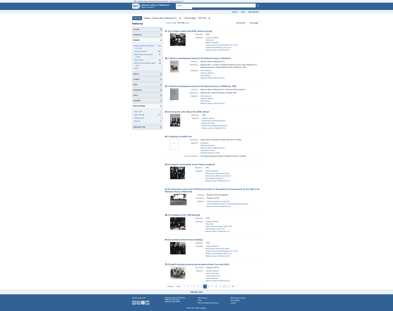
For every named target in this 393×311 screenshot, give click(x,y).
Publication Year (139, 127)
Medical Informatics (207, 145)
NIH (193, 308)
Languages (137, 90)
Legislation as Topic (207, 150)
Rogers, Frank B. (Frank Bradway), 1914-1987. (222, 45)
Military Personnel (212, 43)
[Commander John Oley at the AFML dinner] (188, 112)
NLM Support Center (237, 298)
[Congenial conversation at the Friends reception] (191, 164)
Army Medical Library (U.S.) (215, 178)
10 (253, 23)
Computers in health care (180, 136)
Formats (136, 29)
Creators (136, 79)
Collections (137, 35)
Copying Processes (213, 276)
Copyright (137, 101)
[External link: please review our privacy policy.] (134, 302)
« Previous (169, 23)
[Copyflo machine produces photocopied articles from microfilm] (198, 264)
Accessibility (235, 300)
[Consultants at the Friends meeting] (185, 239)
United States (205, 75)
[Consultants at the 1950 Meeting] (184, 215)
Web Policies (202, 298)
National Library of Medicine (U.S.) (218, 50)
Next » (188, 23)
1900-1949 (138, 112)
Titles (135, 85)
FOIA (199, 300)
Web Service (253, 12)
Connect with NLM (138, 298)
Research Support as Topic (210, 153)
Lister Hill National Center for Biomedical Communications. (227, 204)
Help (243, 12)
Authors (136, 74)
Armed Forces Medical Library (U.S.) (218, 47)
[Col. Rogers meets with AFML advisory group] (190, 31)
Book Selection (205, 71)
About (235, 12)
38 (233, 286)
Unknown (137, 121)
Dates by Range (139, 106)
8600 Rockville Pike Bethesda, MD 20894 (172, 301)
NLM (188, 308)
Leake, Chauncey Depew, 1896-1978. (219, 226)
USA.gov (203, 308)
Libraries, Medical (212, 38)
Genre (135, 95)
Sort (240, 23)
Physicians (210, 40)
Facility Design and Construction (218, 201)
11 (220, 286)
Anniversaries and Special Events (214, 121)
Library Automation (212, 273)
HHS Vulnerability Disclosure (208, 303)
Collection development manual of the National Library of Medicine (199, 58)
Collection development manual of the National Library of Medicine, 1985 (202, 86)
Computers (204, 143)
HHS (197, 308)
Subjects (136, 40)
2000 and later (139, 118)
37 (228, 286)
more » (136, 68)
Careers (233, 303)
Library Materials (212, 278)
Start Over (137, 18)
